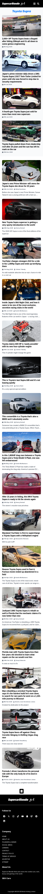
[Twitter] (9, 816)
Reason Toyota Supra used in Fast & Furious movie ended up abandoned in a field (20, 572)
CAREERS (5, 848)
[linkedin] (4, 821)
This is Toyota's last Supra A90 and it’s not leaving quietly (21, 381)
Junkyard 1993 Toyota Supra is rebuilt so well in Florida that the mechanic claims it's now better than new (21, 613)
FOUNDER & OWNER (9, 842)
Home (4, 836)
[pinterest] (36, 816)
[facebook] (4, 816)
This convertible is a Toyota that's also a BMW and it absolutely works (20, 417)
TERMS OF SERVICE (9, 856)
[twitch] (32, 816)
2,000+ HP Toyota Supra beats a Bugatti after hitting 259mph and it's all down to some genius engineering (20, 41)
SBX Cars (6, 878)
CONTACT (5, 850)
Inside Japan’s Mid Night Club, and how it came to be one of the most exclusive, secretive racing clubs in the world (20, 305)
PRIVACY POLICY (8, 853)
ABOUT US (5, 839)
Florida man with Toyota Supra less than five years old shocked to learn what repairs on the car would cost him (20, 654)
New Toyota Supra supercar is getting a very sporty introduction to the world (19, 223)
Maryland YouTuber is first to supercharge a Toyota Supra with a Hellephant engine (21, 534)
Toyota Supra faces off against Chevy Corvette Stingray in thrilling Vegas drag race (20, 735)
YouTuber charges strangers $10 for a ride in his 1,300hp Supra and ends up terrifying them (21, 263)
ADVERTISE (6, 859)
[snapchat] (27, 816)
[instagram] (13, 816)
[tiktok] (18, 816)
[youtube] (23, 816)
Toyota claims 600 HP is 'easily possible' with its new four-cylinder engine (20, 345)
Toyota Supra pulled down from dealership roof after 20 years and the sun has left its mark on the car (21, 146)
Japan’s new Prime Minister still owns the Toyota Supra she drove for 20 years (20, 184)
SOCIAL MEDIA (7, 845)
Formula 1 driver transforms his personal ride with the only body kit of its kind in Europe (20, 773)
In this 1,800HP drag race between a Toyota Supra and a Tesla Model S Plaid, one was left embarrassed (21, 458)
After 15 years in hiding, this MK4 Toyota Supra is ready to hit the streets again (20, 497)
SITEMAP (5, 862)
